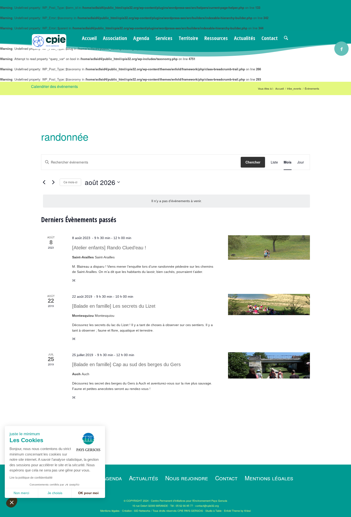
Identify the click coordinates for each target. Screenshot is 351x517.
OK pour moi (88, 493)
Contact (226, 477)
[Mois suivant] (53, 182)
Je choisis (55, 493)
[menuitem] (89, 38)
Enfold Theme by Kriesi (237, 510)
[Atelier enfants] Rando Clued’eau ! (109, 247)
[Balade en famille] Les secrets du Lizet (113, 306)
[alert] (176, 201)
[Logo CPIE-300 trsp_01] (49, 47)
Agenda (112, 477)
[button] (11, 502)
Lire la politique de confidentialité (31, 477)
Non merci (21, 493)
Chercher (252, 162)
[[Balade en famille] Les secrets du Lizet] (269, 304)
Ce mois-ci (70, 182)
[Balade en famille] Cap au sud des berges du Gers (126, 364)
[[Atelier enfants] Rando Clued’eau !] (269, 247)
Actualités (143, 477)
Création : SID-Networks (136, 510)
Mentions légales (269, 477)
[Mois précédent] (44, 182)
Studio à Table (213, 510)
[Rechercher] (286, 38)
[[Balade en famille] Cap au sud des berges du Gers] (269, 365)
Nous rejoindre (186, 477)
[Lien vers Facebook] (341, 48)
